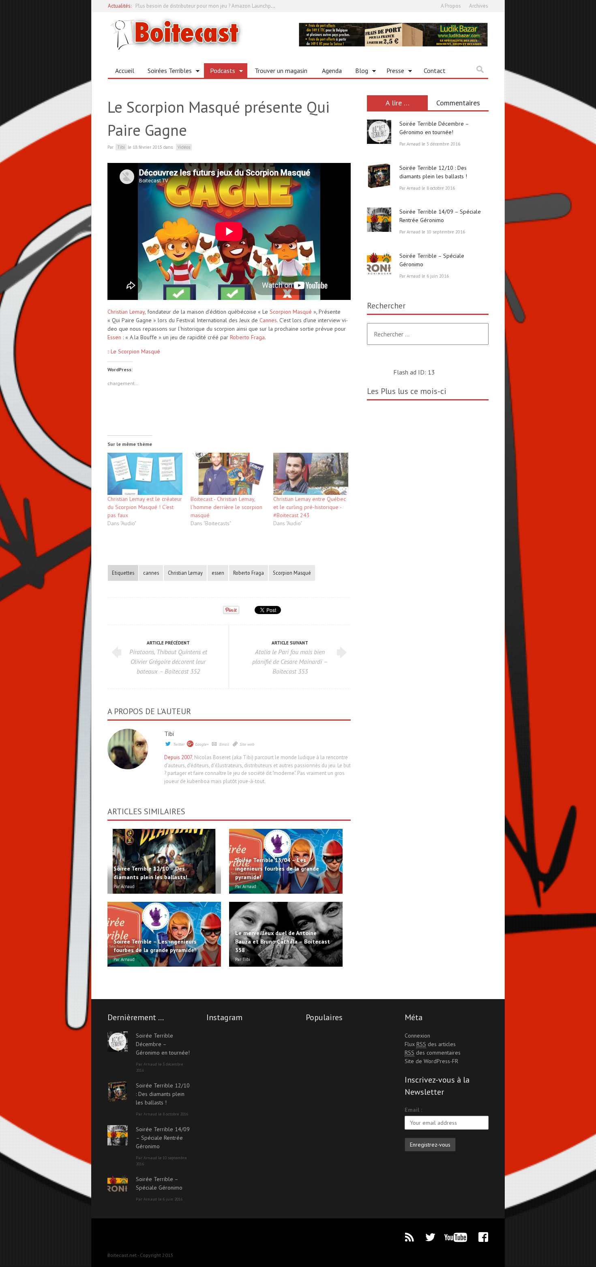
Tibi (169, 734)
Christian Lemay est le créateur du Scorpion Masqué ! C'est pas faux (144, 507)
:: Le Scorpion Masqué (133, 351)
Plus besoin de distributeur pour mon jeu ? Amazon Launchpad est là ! (214, 5)
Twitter (178, 744)
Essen (114, 337)
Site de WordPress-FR (431, 1061)
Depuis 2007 (178, 757)
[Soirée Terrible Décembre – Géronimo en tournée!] (379, 132)
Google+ (202, 744)
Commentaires (458, 102)
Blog (358, 72)
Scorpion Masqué (291, 311)
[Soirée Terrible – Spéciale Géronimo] (379, 264)
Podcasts (219, 72)
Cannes (268, 320)
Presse (392, 72)
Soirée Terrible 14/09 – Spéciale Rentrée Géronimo (163, 1138)
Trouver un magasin (281, 70)
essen (218, 572)
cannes (151, 572)
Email (224, 744)
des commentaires (433, 1052)
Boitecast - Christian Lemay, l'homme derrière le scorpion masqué (226, 507)
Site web (247, 744)
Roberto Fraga (247, 337)
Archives (478, 5)
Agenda (332, 70)
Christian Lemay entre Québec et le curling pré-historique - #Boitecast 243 (309, 507)
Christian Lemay (126, 311)
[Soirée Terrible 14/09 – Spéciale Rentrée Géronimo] (379, 220)
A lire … (397, 102)
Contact (435, 70)
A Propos (451, 5)
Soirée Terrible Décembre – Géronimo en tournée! (163, 1044)
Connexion (417, 1035)
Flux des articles (430, 1044)
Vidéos (184, 147)
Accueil (124, 70)
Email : (413, 1109)
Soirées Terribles (166, 72)
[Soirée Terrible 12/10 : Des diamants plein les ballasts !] (379, 176)
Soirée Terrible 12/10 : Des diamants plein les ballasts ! (163, 1094)
